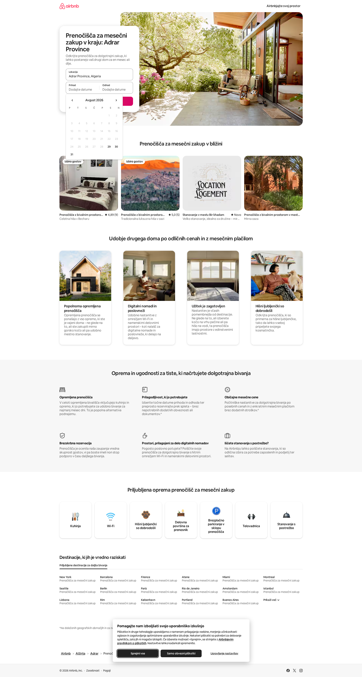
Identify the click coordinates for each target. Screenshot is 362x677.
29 (109, 146)
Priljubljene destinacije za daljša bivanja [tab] (83, 565)
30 (116, 146)
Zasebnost (93, 670)
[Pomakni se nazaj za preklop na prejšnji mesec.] (72, 100)
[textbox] (82, 89)
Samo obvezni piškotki (181, 653)
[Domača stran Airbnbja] (69, 6)
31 (71, 154)
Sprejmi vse (138, 653)
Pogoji (107, 670)
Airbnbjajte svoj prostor (283, 6)
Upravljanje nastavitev (224, 653)
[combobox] (99, 76)
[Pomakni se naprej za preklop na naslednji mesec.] (116, 100)
